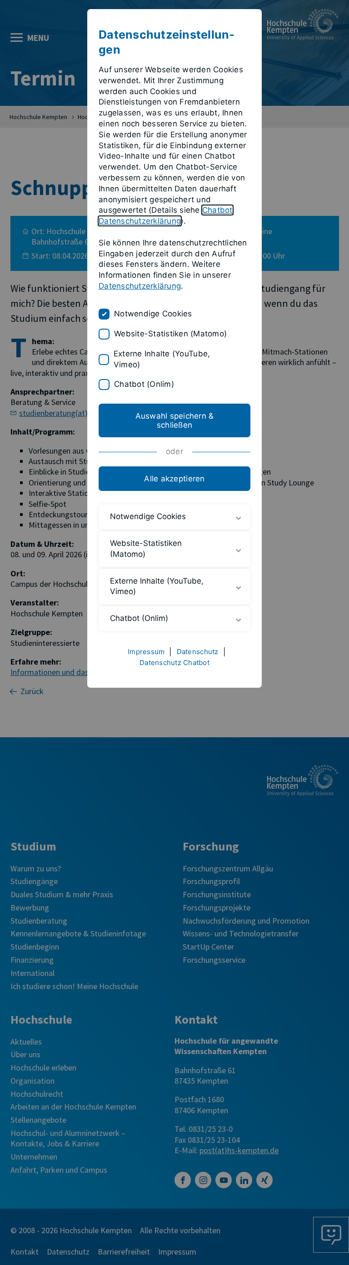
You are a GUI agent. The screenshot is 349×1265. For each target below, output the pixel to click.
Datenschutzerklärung (140, 285)
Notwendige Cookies (153, 313)
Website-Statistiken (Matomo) (170, 333)
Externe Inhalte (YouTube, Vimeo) (162, 359)
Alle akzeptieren (174, 478)
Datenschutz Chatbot (174, 662)
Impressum (146, 651)
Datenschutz (198, 651)
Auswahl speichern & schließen (174, 420)
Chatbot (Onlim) (144, 384)
